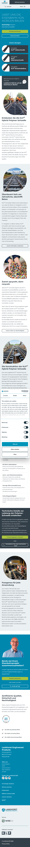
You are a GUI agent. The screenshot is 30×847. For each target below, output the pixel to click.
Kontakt (9, 6)
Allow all (15, 444)
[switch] (26, 427)
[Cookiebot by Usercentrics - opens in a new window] (21, 391)
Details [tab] (15, 395)
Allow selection (15, 449)
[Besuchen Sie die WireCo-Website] (7, 821)
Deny (15, 454)
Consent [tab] (5, 395)
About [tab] (24, 395)
